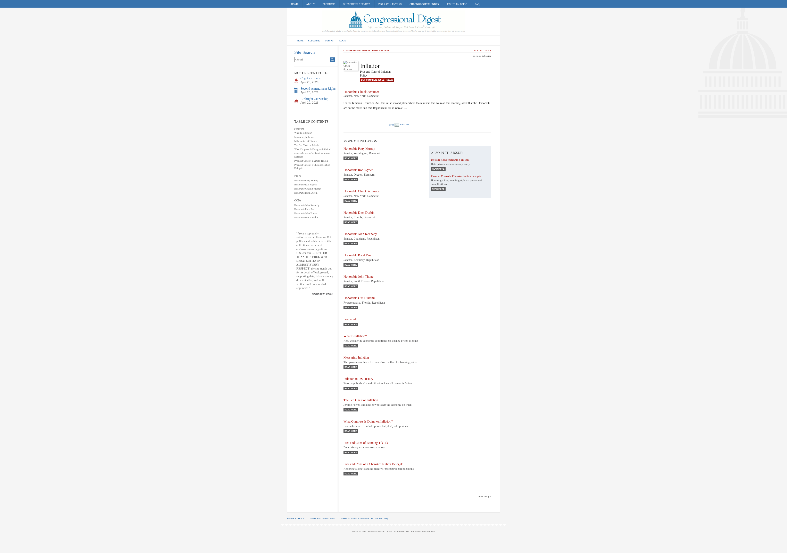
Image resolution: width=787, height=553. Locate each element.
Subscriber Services (357, 4)
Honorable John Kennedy (306, 205)
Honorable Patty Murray (306, 180)
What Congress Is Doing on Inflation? (312, 149)
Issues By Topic (457, 4)
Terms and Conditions (322, 519)
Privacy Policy (296, 519)
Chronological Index (424, 4)
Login (342, 41)
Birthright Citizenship (314, 98)
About (310, 4)
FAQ (477, 4)
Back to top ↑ (485, 496)
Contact (330, 41)
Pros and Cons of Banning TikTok (311, 160)
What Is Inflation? (303, 132)
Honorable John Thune (305, 213)
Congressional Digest (356, 50)
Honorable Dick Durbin (305, 192)
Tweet (391, 124)
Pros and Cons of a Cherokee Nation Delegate (373, 464)
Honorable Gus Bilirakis (306, 217)
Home (294, 4)
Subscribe (314, 41)
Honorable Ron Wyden (305, 184)
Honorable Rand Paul (304, 209)
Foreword (299, 128)
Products (329, 4)
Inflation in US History (305, 141)
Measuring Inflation (304, 136)
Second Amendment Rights (318, 88)
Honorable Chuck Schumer (307, 188)
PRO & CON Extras (390, 4)
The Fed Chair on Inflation (307, 145)
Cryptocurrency (310, 78)
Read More (351, 158)
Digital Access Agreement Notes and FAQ (364, 519)
